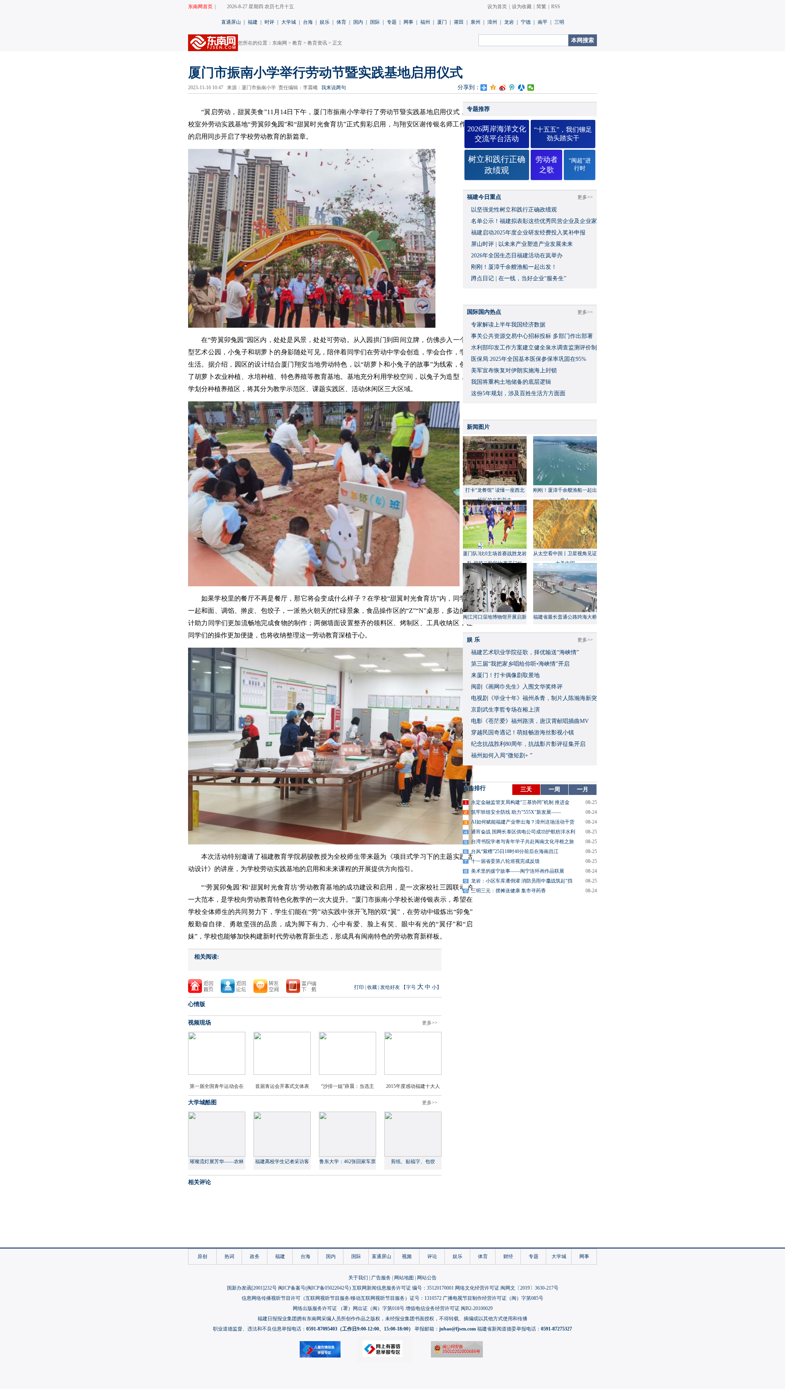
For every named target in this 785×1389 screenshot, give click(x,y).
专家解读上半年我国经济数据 (508, 325)
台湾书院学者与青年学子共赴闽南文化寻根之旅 (522, 841)
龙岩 (509, 22)
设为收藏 (522, 6)
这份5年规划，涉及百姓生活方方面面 (518, 393)
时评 (269, 22)
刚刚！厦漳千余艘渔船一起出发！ (514, 267)
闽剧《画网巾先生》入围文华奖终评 (517, 687)
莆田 (459, 22)
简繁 (541, 6)
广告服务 (381, 1278)
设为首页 (497, 6)
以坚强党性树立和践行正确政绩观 (514, 210)
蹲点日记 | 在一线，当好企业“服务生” (518, 278)
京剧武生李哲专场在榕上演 (505, 710)
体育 (341, 22)
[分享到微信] (530, 87)
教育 (297, 43)
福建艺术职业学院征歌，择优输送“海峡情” (525, 652)
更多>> (429, 1023)
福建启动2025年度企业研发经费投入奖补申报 (528, 233)
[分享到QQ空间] (493, 87)
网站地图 (404, 1278)
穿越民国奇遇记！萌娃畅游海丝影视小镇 (522, 732)
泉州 (475, 22)
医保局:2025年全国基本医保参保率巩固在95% (528, 359)
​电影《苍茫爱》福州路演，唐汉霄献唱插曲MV (530, 721)
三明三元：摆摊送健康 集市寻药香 (508, 891)
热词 (229, 1256)
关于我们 (358, 1278)
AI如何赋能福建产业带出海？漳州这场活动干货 (522, 822)
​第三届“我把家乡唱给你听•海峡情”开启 (520, 664)
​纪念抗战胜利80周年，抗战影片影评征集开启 (528, 744)
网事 (408, 22)
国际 (375, 22)
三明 (559, 22)
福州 (425, 22)
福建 (253, 22)
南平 (542, 22)
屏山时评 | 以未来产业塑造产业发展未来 (522, 244)
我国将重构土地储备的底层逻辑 (511, 382)
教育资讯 (317, 43)
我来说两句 (333, 87)
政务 (255, 1256)
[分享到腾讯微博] (512, 87)
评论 (432, 1256)
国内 (358, 22)
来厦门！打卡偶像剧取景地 (505, 675)
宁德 (526, 22)
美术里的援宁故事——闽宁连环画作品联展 (517, 871)
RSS (555, 6)
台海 (308, 22)
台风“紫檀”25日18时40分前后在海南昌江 (514, 851)
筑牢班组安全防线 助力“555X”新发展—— (516, 812)
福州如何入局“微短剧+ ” (501, 755)
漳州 (492, 22)
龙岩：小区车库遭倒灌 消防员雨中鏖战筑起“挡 (521, 881)
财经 (508, 1256)
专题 (392, 22)
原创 (202, 1256)
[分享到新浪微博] (502, 87)
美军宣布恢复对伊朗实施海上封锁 (514, 370)
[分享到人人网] (521, 87)
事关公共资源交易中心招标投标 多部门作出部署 (532, 336)
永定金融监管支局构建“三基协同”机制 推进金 (520, 802)
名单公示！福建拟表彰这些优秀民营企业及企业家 (534, 221)
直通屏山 (231, 22)
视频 (407, 1256)
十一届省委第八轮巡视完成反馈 (505, 861)
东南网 (279, 43)
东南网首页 (200, 6)
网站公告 (427, 1278)
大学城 (288, 22)
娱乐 (325, 22)
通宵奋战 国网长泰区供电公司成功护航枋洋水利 (523, 832)
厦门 (442, 22)
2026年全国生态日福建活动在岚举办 (517, 255)
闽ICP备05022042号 (328, 1288)
